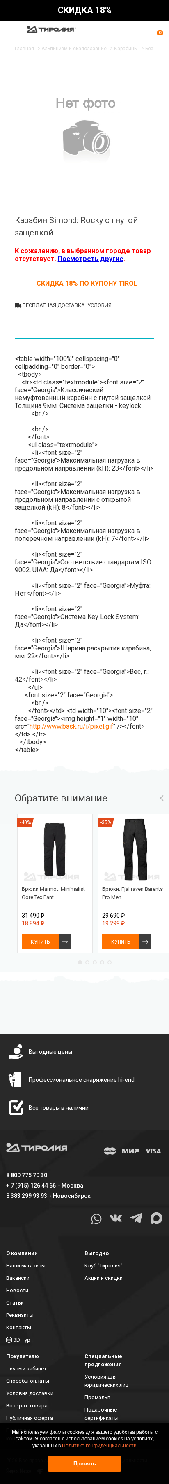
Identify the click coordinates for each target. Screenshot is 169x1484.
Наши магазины (26, 1266)
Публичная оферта (29, 1418)
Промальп (97, 1397)
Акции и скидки (103, 1278)
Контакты (18, 1327)
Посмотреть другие (90, 259)
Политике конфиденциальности (99, 1446)
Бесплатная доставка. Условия (67, 305)
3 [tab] (95, 962)
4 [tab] (102, 962)
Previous (162, 798)
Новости (17, 1290)
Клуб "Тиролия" (103, 1266)
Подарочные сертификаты (101, 1414)
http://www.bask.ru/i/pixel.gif (71, 726)
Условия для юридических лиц (106, 1381)
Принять (84, 1464)
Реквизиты (20, 1315)
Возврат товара (27, 1405)
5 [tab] (109, 962)
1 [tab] (80, 962)
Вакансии (18, 1278)
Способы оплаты (27, 1381)
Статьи (15, 1303)
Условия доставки (29, 1393)
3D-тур (22, 1340)
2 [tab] (87, 962)
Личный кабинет (26, 1368)
